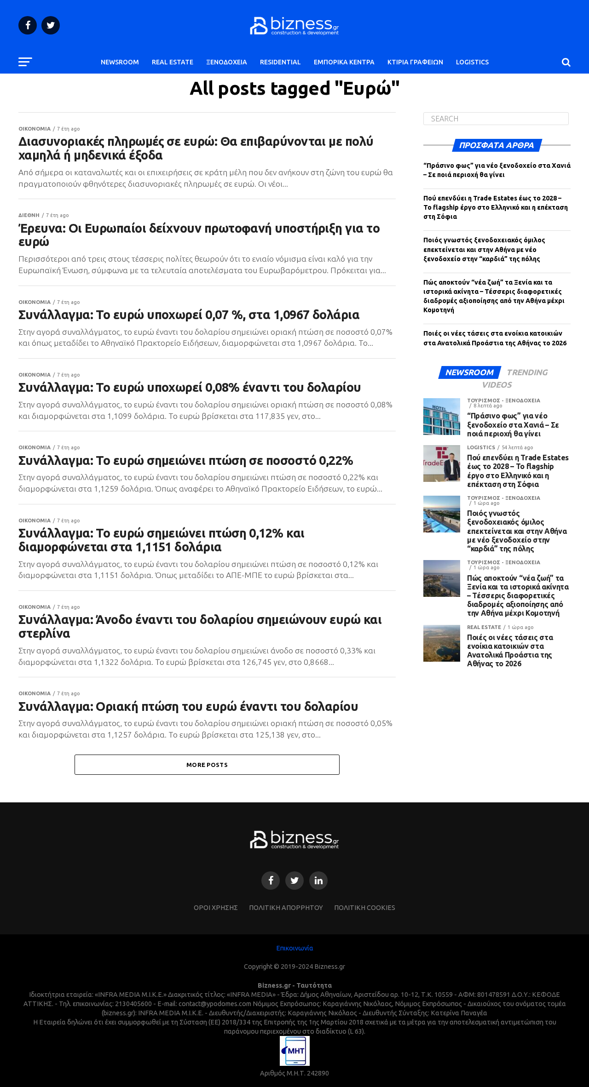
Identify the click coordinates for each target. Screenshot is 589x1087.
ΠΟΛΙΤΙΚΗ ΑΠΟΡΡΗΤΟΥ (286, 907)
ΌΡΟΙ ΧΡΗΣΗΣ (216, 907)
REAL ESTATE (172, 62)
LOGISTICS (472, 62)
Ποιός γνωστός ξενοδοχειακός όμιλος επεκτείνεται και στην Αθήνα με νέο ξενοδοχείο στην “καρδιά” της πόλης (484, 249)
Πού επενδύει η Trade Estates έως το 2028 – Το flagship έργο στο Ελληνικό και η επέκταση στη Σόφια (495, 207)
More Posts (207, 764)
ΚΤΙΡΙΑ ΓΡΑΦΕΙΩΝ (415, 62)
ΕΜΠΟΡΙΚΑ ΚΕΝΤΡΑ (344, 62)
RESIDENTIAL (280, 62)
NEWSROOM (120, 62)
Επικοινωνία (294, 948)
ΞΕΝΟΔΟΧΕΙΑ (226, 62)
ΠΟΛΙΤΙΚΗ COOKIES (364, 907)
